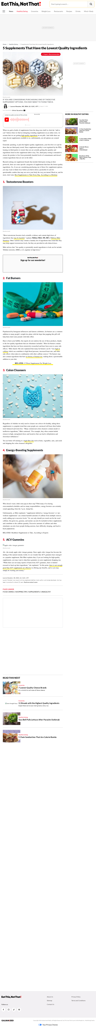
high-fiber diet (29, 440)
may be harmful (19, 238)
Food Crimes (8, 592)
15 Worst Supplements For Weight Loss (37, 363)
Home (4, 44)
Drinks (78, 11)
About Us (50, 997)
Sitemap (49, 1000)
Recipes (69, 11)
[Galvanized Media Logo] (8, 1020)
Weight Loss (46, 11)
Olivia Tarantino (17, 110)
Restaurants (58, 11)
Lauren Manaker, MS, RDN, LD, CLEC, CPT (24, 106)
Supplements (34, 592)
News (11, 11)
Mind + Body (88, 11)
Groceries (34, 11)
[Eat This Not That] (33, 257)
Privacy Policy (75, 997)
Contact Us (50, 1004)
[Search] (90, 4)
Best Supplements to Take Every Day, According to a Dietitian (36, 175)
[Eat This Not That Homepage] (21, 4)
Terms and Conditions (78, 1000)
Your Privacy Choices (50, 1025)
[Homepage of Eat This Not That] (11, 997)
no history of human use (34, 356)
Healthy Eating (22, 11)
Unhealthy (46, 592)
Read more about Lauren (30, 582)
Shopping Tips (21, 592)
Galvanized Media (46, 1020)
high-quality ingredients (29, 135)
